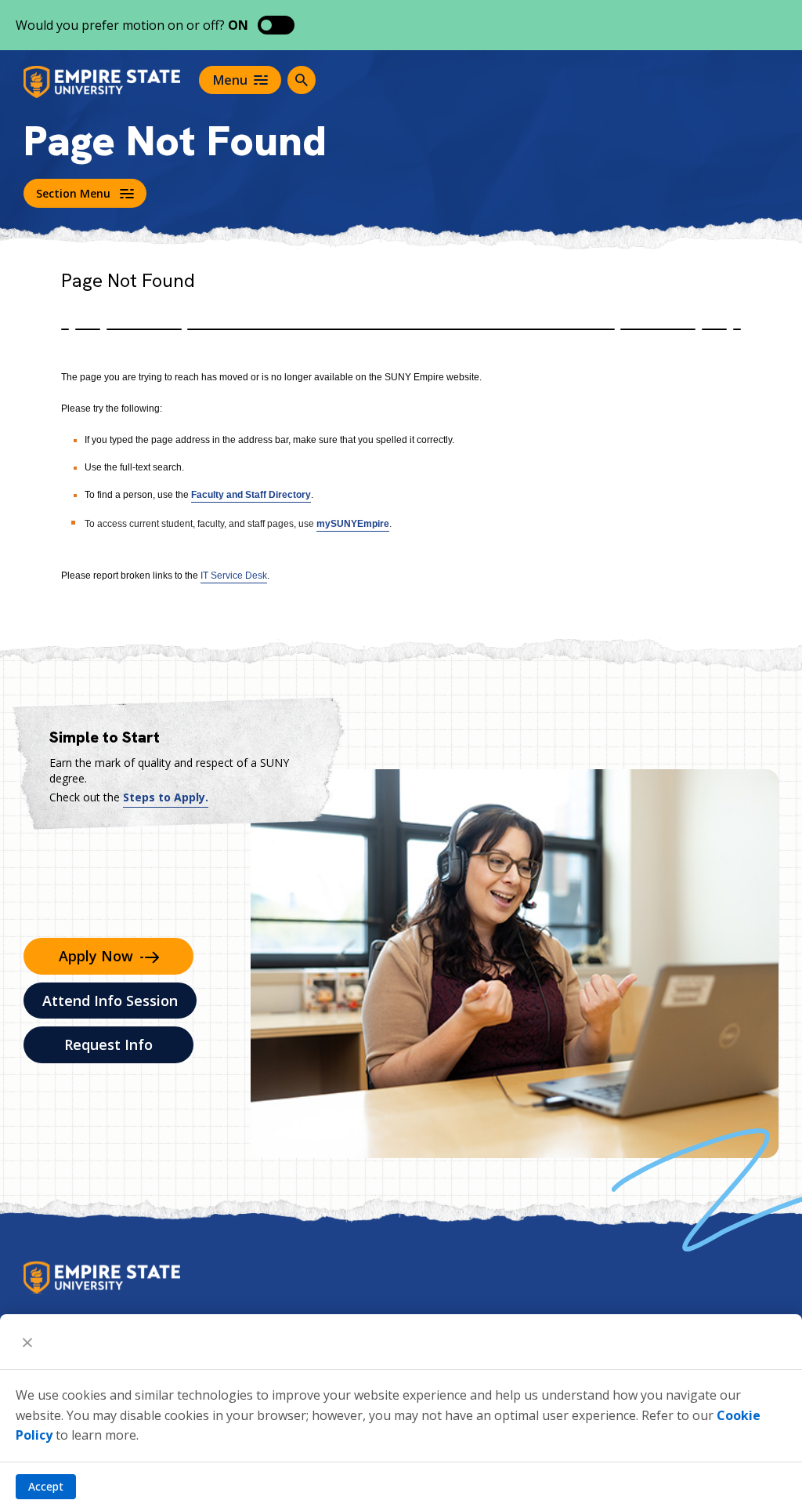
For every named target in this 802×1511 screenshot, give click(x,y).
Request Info (108, 1044)
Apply (96, 955)
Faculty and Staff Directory (251, 494)
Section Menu (73, 193)
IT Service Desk (233, 575)
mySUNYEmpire (352, 523)
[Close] (27, 1341)
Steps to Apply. (165, 797)
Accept (45, 1486)
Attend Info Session (110, 1000)
